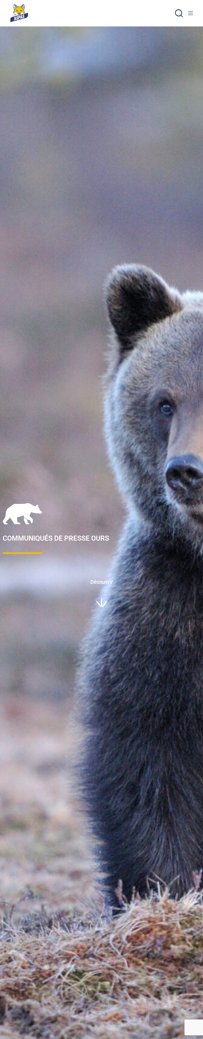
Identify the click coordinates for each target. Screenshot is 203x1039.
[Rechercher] (179, 13)
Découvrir (101, 582)
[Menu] (190, 13)
